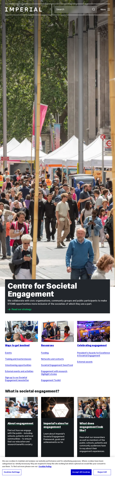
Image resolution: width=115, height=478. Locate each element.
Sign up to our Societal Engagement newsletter (17, 379)
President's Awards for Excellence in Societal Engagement (93, 354)
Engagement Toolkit (51, 380)
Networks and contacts (52, 359)
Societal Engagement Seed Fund (57, 365)
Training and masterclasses (18, 359)
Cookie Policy (45, 466)
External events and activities (19, 371)
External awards (85, 361)
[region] (57, 467)
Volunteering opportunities (18, 365)
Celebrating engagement (92, 345)
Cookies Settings (12, 472)
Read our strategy (21, 309)
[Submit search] (93, 9)
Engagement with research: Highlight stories (54, 372)
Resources (47, 345)
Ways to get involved (17, 345)
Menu (103, 9)
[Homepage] (28, 9)
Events (8, 352)
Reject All (102, 472)
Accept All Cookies (81, 472)
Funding (45, 352)
